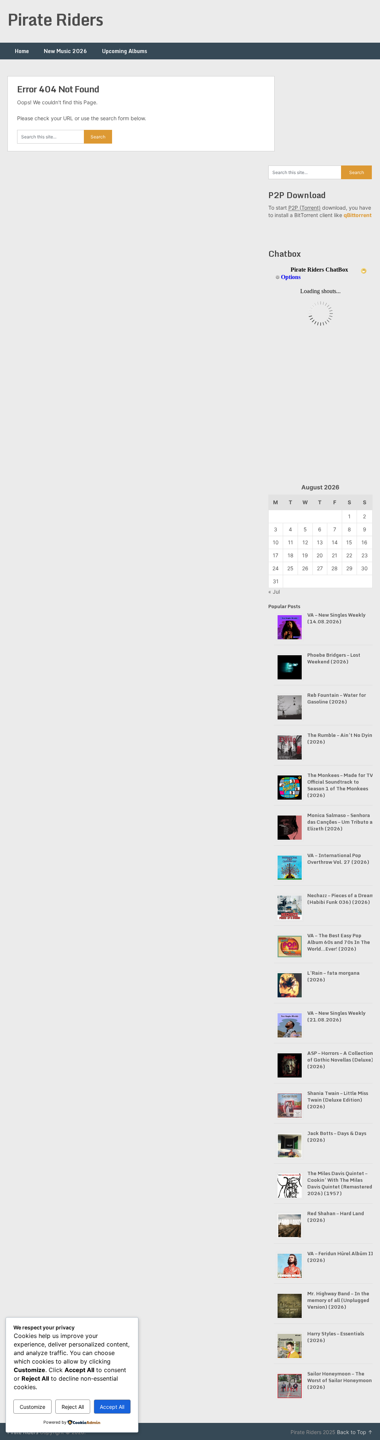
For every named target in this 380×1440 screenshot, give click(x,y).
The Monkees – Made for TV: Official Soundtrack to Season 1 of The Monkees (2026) (341, 785)
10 (276, 542)
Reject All (73, 1407)
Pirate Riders (55, 19)
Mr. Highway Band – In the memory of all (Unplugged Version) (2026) (338, 1300)
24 (275, 568)
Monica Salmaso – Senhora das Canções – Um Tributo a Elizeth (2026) (340, 822)
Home (22, 51)
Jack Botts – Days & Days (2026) (336, 1136)
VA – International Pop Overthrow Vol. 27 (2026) (338, 858)
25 (290, 568)
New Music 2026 (65, 51)
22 (349, 555)
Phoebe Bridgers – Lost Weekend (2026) (333, 658)
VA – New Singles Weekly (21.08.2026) (336, 1016)
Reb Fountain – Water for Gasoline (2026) (336, 698)
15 (349, 542)
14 (335, 542)
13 (320, 542)
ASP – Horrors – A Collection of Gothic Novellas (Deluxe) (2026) (340, 1059)
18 (291, 555)
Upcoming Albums (124, 51)
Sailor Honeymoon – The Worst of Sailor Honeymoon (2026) (339, 1380)
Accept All (112, 1407)
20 (320, 555)
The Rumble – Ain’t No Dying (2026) (341, 738)
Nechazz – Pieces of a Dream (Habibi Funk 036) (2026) (340, 898)
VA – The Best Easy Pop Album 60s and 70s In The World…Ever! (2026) (338, 942)
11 (290, 542)
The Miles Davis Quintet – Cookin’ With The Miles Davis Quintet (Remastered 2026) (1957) (339, 1183)
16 (364, 542)
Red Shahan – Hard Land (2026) (335, 1216)
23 (364, 555)
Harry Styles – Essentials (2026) (335, 1336)
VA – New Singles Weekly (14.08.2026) (336, 618)
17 (275, 555)
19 (305, 555)
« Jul (274, 591)
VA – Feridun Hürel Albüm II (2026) (340, 1256)
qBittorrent (357, 215)
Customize (32, 1407)
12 (305, 542)
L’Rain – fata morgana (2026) (333, 976)
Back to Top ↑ (355, 1432)
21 (334, 555)
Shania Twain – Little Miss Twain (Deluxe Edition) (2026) (337, 1100)
